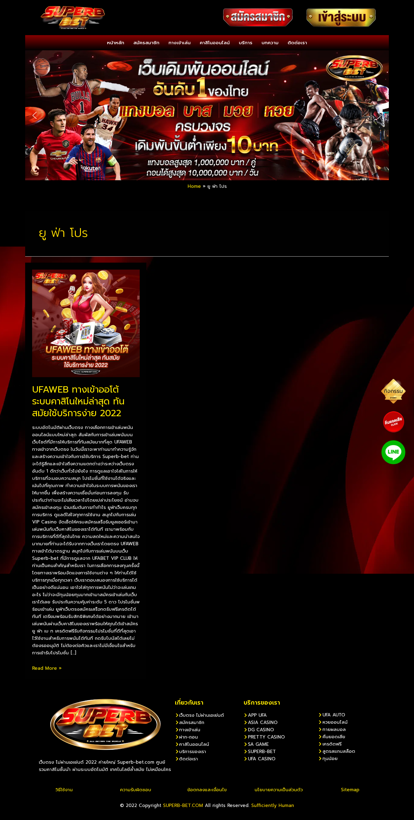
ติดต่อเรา (297, 42)
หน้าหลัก (115, 42)
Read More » (47, 668)
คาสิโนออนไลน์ (215, 42)
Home (194, 186)
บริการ (245, 42)
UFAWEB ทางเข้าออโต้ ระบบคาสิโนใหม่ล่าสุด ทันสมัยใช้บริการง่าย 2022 (78, 401)
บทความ (270, 42)
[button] (34, 115)
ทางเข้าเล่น (180, 42)
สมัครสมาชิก (146, 42)
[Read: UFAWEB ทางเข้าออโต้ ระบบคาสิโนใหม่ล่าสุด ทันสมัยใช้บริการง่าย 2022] (86, 323)
